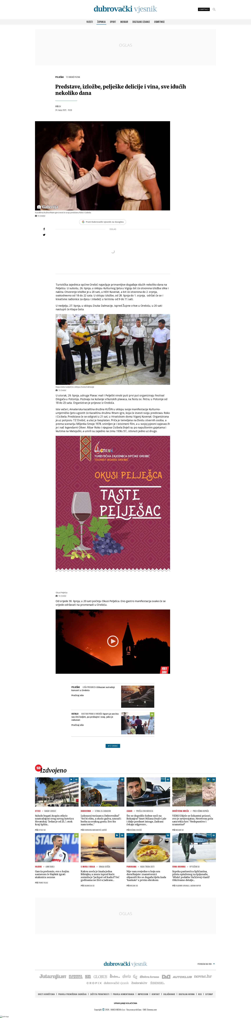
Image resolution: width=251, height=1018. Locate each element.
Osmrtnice (159, 22)
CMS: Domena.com (150, 1009)
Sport (113, 22)
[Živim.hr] (115, 976)
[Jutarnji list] (52, 976)
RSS (200, 994)
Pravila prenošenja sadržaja (72, 994)
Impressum (143, 994)
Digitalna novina (187, 994)
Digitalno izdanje (141, 22)
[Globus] (100, 976)
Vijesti (89, 22)
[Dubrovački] (125, 9)
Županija (101, 22)
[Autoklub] (182, 976)
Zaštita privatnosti (99, 994)
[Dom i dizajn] (166, 976)
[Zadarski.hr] (139, 983)
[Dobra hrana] (150, 976)
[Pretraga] (214, 9)
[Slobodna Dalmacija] (75, 976)
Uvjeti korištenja (46, 994)
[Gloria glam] (135, 976)
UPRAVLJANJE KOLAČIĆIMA (125, 1003)
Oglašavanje (169, 994)
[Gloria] (126, 976)
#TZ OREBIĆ (113, 746)
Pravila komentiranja (123, 994)
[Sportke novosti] (88, 976)
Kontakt (156, 994)
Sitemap (209, 994)
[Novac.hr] (203, 976)
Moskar (124, 22)
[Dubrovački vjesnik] (116, 983)
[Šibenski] (157, 983)
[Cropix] (94, 983)
